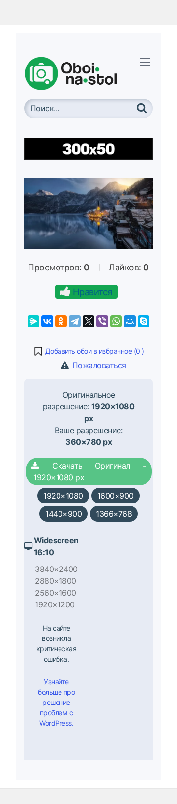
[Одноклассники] (61, 321)
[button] (88, 351)
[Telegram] (75, 321)
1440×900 (63, 514)
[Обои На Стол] (78, 73)
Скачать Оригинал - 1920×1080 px (88, 471)
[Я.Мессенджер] (33, 321)
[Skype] (143, 321)
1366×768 (114, 514)
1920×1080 (63, 496)
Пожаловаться (98, 365)
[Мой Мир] (130, 321)
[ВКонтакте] (47, 321)
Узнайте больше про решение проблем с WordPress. (56, 702)
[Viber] (102, 321)
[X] (88, 321)
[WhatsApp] (116, 321)
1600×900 (115, 496)
